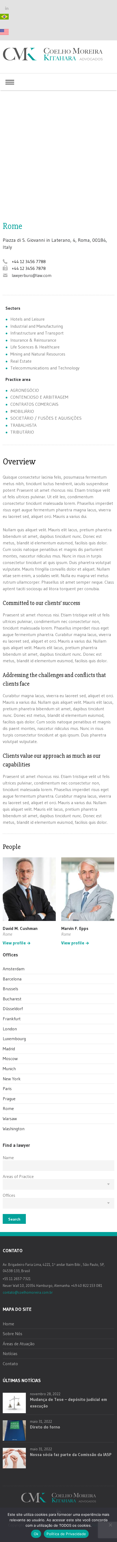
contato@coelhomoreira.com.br (28, 1292)
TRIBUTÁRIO (22, 432)
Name (8, 1157)
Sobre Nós (12, 1333)
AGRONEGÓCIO (24, 390)
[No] (110, 1525)
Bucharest (12, 998)
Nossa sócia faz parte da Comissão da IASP (71, 1454)
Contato (10, 1363)
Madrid (9, 1048)
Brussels (10, 988)
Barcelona (12, 979)
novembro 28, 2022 (45, 1394)
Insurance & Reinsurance (33, 340)
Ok (36, 1534)
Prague (9, 1098)
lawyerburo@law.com (31, 275)
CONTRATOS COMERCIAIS (34, 404)
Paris (7, 1088)
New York (12, 1078)
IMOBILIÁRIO (22, 411)
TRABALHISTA (23, 425)
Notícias (10, 1353)
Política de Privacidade (66, 1534)
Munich (9, 1068)
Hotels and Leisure (27, 319)
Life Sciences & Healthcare (35, 347)
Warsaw (10, 1118)
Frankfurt (12, 1018)
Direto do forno (45, 1427)
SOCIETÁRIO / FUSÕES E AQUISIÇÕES (46, 418)
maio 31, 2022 (41, 1421)
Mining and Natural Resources (37, 354)
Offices (9, 1195)
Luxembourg (14, 1038)
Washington (13, 1128)
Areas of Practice (18, 1176)
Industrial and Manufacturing (36, 326)
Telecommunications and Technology (44, 368)
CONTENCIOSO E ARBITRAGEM (39, 397)
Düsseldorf (13, 1008)
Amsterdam (13, 968)
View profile (14, 943)
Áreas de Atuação (19, 1343)
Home (8, 1323)
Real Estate (21, 361)
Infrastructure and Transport (37, 333)
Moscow (10, 1058)
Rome (8, 1108)
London (10, 1028)
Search (14, 1219)
